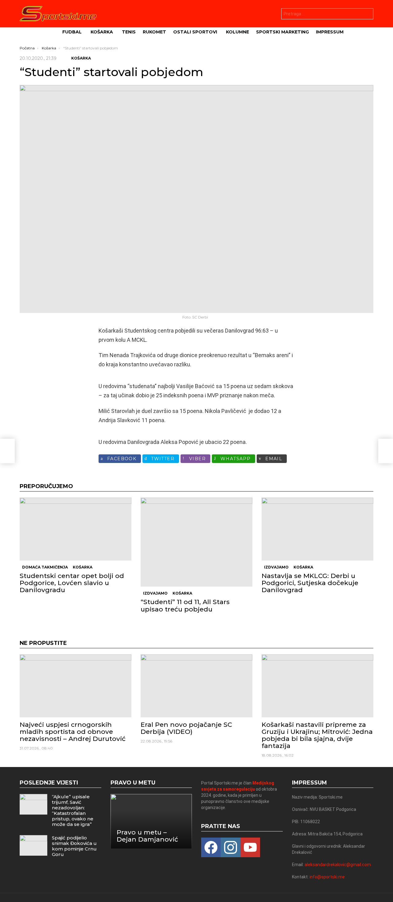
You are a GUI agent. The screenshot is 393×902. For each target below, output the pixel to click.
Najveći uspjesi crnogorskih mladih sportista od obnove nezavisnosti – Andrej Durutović (73, 731)
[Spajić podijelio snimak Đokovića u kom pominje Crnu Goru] (33, 845)
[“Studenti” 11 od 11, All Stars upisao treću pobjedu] (196, 542)
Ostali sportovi (195, 32)
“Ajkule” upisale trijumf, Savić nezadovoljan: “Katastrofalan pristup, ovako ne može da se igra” (72, 810)
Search (367, 14)
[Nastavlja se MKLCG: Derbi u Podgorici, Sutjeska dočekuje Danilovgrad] (317, 529)
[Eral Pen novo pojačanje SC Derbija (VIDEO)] (196, 685)
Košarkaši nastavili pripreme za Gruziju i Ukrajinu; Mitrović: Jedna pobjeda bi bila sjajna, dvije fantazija (317, 735)
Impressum (330, 32)
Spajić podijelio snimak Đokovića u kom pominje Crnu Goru (74, 846)
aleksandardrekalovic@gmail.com (338, 864)
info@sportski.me (327, 876)
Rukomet (154, 32)
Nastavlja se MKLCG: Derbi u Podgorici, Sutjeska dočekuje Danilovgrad (310, 583)
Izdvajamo (155, 593)
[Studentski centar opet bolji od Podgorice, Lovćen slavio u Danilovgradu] (75, 529)
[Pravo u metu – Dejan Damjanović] (151, 821)
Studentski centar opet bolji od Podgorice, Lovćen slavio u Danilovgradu (72, 583)
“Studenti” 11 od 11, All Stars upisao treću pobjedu (185, 605)
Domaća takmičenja (45, 567)
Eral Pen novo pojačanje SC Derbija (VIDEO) (186, 728)
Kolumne (237, 32)
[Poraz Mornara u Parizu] (7, 451)
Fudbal (72, 32)
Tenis (129, 32)
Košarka (102, 32)
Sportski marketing (282, 32)
